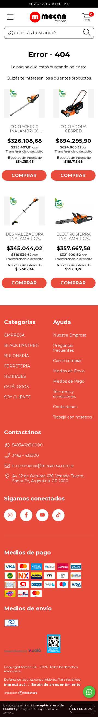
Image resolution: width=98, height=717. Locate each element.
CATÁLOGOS (16, 386)
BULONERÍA (16, 355)
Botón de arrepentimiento (56, 685)
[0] (86, 18)
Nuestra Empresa (69, 335)
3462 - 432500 (25, 455)
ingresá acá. (15, 685)
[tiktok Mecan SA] (58, 515)
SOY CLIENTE (17, 397)
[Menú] (10, 17)
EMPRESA (14, 335)
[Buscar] (87, 32)
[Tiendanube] (21, 693)
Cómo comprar (67, 360)
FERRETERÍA (17, 366)
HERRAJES (15, 376)
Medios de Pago (68, 381)
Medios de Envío (69, 371)
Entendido (82, 709)
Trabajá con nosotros (72, 417)
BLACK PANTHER (21, 345)
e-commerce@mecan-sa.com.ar (43, 465)
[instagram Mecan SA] (10, 515)
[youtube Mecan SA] (42, 515)
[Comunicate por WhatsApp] (89, 692)
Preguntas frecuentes (63, 348)
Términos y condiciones (64, 394)
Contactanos (65, 406)
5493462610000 (27, 445)
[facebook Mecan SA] (26, 515)
